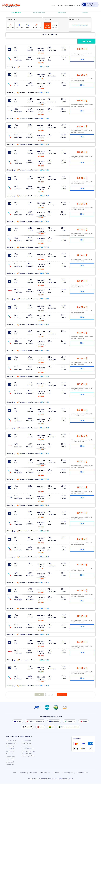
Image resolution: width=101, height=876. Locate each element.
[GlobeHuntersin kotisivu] (11, 5)
